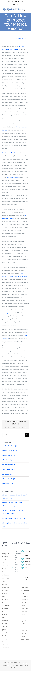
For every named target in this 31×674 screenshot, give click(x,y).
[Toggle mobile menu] (28, 9)
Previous (20, 38)
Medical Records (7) (9, 469)
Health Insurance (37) (9, 455)
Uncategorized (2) (8, 483)
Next (25, 38)
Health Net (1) (7, 460)
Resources (26, 564)
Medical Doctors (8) (9, 465)
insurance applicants (13, 177)
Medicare (26, 558)
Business (26, 561)
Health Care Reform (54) (10, 450)
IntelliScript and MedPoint (10, 153)
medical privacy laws (8, 313)
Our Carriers (26, 569)
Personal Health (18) (9, 479)
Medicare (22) (7, 474)
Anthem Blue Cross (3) (10, 446)
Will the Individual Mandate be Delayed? (15, 518)
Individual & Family (26, 553)
